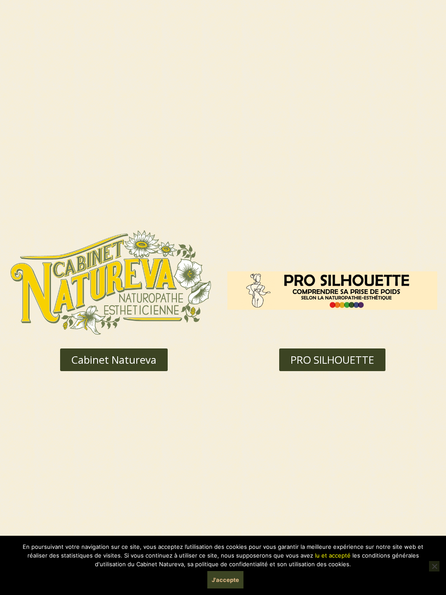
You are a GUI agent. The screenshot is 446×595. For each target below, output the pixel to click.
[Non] (434, 566)
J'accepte (225, 579)
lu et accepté (333, 555)
